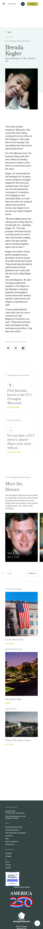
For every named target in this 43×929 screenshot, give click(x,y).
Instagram (8, 856)
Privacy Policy (9, 844)
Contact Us (9, 836)
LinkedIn (8, 867)
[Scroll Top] (37, 923)
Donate (32, 4)
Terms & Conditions (11, 841)
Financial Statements (12, 830)
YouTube (8, 865)
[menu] (23, 4)
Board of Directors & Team (13, 827)
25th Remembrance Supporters (15, 833)
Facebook (8, 853)
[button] (9, 573)
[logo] (9, 4)
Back (9, 32)
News (7, 838)
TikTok (7, 862)
